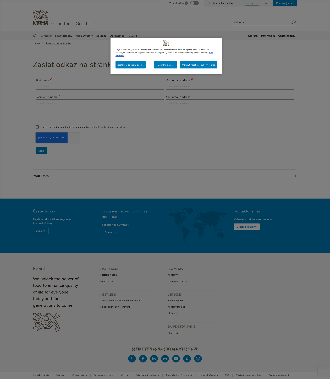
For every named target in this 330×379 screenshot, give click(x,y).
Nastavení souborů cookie (130, 64)
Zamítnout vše (165, 64)
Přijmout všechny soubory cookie (198, 64)
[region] (166, 56)
